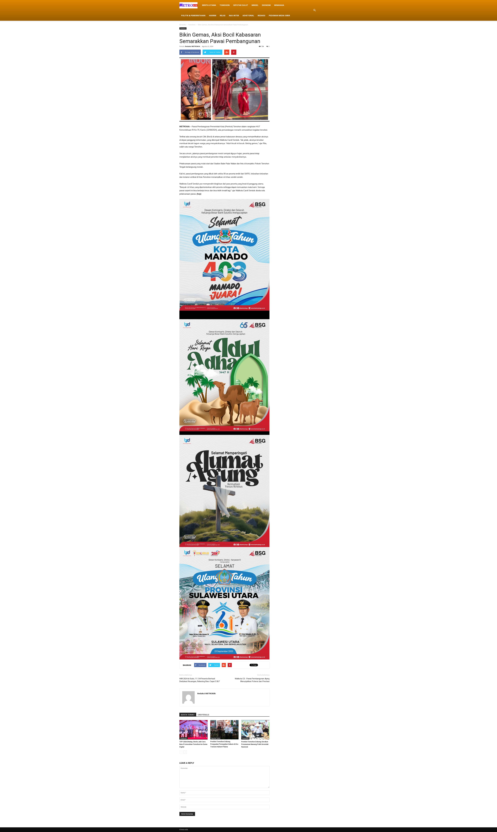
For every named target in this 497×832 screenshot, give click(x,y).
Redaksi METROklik (192, 46)
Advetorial (248, 15)
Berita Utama (209, 5)
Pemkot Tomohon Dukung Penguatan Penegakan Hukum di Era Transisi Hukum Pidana (224, 744)
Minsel (255, 5)
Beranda (182, 25)
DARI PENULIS (203, 715)
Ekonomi (266, 5)
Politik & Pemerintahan (193, 15)
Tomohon (225, 5)
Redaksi (261, 15)
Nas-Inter (234, 15)
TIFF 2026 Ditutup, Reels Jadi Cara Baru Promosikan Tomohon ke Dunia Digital (193, 744)
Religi (222, 15)
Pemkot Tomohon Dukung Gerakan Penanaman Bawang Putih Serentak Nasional (254, 744)
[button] (314, 10)
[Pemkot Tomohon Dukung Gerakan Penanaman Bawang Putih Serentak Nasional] (255, 730)
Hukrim (212, 15)
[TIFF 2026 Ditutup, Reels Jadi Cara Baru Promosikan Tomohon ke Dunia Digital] (193, 730)
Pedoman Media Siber (279, 15)
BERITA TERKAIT (188, 715)
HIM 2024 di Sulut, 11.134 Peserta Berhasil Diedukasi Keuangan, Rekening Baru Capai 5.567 (199, 680)
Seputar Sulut (240, 5)
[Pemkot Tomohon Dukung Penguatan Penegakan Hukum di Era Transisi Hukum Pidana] (224, 729)
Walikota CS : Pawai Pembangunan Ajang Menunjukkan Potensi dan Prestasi (252, 680)
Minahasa (279, 5)
